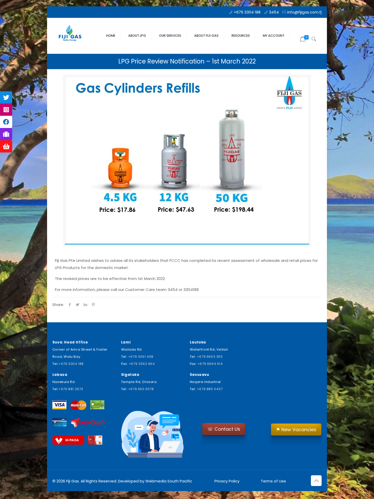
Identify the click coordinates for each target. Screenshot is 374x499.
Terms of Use (273, 481)
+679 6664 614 (210, 363)
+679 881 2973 (71, 389)
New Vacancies (296, 429)
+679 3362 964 (142, 363)
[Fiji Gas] (71, 34)
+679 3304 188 (247, 12)
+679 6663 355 (210, 356)
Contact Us (223, 429)
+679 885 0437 (210, 389)
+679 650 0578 (141, 389)
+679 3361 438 (140, 356)
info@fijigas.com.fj (304, 12)
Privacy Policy (226, 481)
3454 (274, 12)
